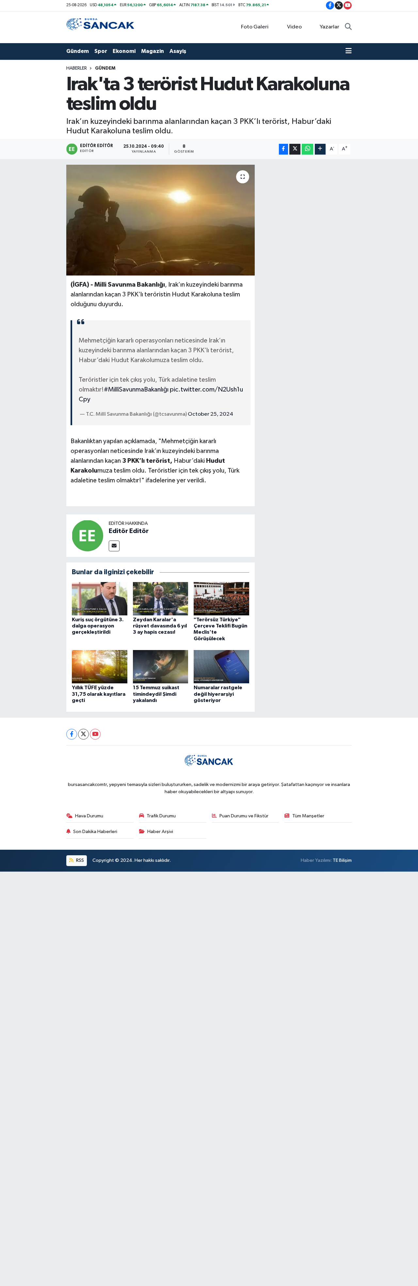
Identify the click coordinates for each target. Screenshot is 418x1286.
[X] (83, 734)
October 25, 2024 (210, 414)
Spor (100, 51)
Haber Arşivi (160, 831)
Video (294, 27)
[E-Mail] (114, 546)
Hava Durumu (89, 815)
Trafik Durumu (161, 815)
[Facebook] (71, 734)
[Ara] (348, 27)
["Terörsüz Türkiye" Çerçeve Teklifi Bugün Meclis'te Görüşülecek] (221, 598)
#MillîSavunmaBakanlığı (136, 389)
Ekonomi (124, 51)
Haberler (76, 68)
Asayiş (177, 51)
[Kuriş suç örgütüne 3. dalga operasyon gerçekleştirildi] (99, 598)
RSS (79, 860)
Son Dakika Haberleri (95, 831)
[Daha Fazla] (320, 149)
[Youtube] (95, 734)
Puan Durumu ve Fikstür (243, 815)
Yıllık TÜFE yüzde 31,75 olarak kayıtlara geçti (98, 694)
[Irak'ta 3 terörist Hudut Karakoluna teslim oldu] (160, 220)
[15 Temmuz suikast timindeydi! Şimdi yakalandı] (160, 666)
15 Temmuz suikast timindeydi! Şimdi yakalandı (156, 694)
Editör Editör (129, 531)
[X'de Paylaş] (294, 149)
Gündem (77, 51)
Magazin (152, 51)
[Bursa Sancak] (100, 27)
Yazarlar (329, 27)
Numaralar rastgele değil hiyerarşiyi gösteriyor (218, 694)
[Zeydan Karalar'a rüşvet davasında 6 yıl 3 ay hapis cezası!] (160, 598)
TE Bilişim (342, 860)
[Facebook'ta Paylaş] (283, 149)
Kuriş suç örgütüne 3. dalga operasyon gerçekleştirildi (98, 626)
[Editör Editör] (87, 535)
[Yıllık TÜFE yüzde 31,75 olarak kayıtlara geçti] (99, 666)
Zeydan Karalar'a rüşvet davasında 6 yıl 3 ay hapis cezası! (160, 626)
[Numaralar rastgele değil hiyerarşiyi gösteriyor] (221, 666)
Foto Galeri (254, 27)
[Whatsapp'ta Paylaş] (307, 149)
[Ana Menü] (349, 51)
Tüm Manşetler (308, 815)
